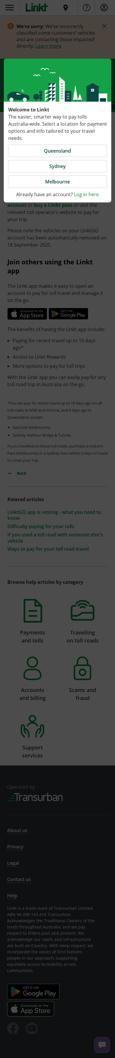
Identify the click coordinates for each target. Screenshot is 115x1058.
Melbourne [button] (57, 181)
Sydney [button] (57, 166)
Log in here (86, 194)
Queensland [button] (57, 151)
